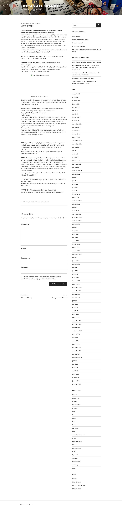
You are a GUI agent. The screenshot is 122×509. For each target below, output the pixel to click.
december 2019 (77, 214)
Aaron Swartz (84, 74)
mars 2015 (75, 314)
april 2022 (75, 157)
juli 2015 (74, 301)
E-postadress (26, 258)
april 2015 (75, 311)
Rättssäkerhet (76, 448)
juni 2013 (75, 364)
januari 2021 (75, 197)
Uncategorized (76, 461)
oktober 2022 (76, 147)
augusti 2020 (76, 204)
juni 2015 (75, 304)
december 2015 (77, 287)
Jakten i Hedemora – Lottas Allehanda (83, 81)
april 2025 (75, 114)
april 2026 (75, 97)
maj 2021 (75, 184)
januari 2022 (75, 160)
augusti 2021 (76, 174)
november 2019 (77, 217)
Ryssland (75, 455)
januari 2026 (76, 104)
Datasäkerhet (76, 404)
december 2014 (77, 321)
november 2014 (77, 324)
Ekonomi (74, 408)
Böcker (25, 202)
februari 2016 (76, 281)
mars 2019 (75, 234)
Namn (23, 249)
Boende (74, 401)
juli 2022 (74, 150)
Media (74, 438)
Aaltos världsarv (77, 36)
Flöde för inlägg (76, 482)
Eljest (31, 202)
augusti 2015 (76, 297)
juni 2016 (75, 271)
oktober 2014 (76, 327)
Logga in (74, 478)
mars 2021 (75, 190)
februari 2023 (76, 134)
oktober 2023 (76, 127)
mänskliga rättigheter (78, 435)
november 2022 (77, 144)
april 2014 (75, 337)
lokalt (73, 431)
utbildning (75, 465)
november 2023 (77, 124)
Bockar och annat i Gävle (86, 78)
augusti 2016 (76, 264)
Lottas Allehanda (40, 6)
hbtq (73, 421)
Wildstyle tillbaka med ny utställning (91, 62)
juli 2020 (74, 207)
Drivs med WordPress (26, 505)
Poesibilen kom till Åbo (78, 46)
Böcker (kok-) (76, 398)
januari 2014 (75, 344)
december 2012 (76, 384)
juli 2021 (74, 177)
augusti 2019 (76, 224)
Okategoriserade (77, 441)
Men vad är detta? (77, 43)
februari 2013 (76, 377)
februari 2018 (76, 244)
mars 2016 (75, 277)
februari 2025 (76, 117)
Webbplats (24, 267)
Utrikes (74, 468)
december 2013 (77, 347)
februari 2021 (76, 194)
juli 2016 (74, 267)
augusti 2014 (76, 334)
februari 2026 (76, 100)
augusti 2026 (76, 94)
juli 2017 (74, 257)
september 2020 (77, 200)
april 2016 (75, 274)
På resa (74, 445)
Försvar (74, 418)
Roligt (74, 451)
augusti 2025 (76, 107)
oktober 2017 (76, 251)
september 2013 (77, 357)
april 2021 (75, 187)
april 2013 (75, 371)
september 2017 (77, 254)
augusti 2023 (76, 130)
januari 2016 (75, 284)
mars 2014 (75, 341)
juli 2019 (74, 227)
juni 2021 (75, 181)
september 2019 (77, 220)
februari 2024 (76, 120)
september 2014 (77, 331)
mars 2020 (75, 210)
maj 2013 (75, 367)
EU (73, 415)
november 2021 (76, 164)
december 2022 (77, 140)
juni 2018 (75, 237)
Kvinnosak (75, 428)
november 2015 (77, 291)
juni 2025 (75, 110)
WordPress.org (76, 488)
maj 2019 (75, 230)
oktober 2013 (76, 354)
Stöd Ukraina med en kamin (80, 39)
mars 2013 (75, 374)
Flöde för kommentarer (79, 485)
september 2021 (77, 170)
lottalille (36, 23)
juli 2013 (74, 361)
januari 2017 (75, 261)
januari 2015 (75, 317)
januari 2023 (76, 137)
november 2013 (77, 351)
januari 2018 (75, 247)
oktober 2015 (76, 294)
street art (45, 202)
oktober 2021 (76, 167)
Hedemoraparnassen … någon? (81, 83)
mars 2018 (75, 241)
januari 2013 (75, 381)
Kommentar (25, 224)
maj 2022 (75, 154)
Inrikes (37, 202)
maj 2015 (75, 307)
